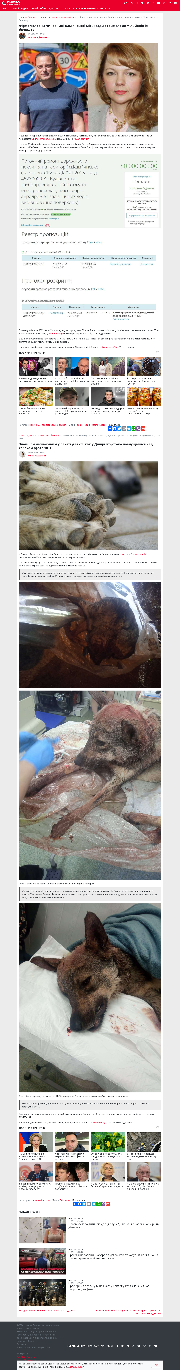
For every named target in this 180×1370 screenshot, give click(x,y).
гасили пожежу (97, 1122)
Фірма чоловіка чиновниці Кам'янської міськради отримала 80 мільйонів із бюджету (128, 1312)
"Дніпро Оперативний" (43, 138)
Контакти (107, 1345)
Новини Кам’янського (94, 424)
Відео (24, 8)
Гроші (79, 424)
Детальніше (75, 1366)
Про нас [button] (92, 1345)
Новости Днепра (28, 435)
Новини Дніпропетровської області (57, 17)
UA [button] (126, 2)
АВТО (59, 8)
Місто (6, 8)
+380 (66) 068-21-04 (26, 1356)
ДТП (51, 8)
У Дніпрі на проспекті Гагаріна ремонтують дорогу (48, 1310)
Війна (43, 8)
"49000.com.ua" (81, 138)
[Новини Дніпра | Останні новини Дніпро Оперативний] (11, 3)
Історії (34, 8)
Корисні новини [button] (86, 8)
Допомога (65, 1200)
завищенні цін (56, 333)
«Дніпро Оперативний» (134, 554)
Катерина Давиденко (39, 37)
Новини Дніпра (27, 17)
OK (156, 1365)
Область (69, 8)
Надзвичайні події (49, 435)
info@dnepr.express (30, 1360)
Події (16, 8)
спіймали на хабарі (108, 347)
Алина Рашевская (37, 455)
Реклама (105, 8)
